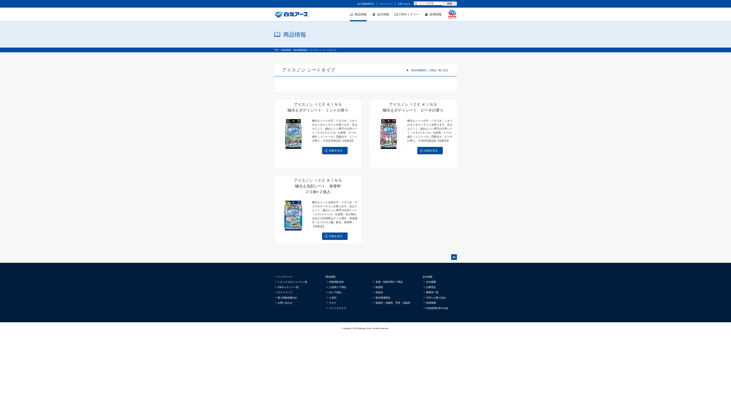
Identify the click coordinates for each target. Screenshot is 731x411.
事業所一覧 (432, 292)
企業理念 (431, 287)
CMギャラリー (409, 14)
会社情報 (383, 14)
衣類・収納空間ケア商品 (389, 281)
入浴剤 (332, 297)
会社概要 (431, 281)
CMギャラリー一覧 (288, 287)
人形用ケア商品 (337, 287)
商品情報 (360, 14)
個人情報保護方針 (366, 4)
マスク (332, 302)
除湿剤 (379, 287)
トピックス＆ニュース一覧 (292, 281)
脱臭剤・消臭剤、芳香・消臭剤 (393, 302)
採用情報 (435, 14)
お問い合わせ (404, 4)
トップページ (285, 276)
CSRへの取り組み (436, 297)
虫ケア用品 (335, 292)
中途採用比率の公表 (437, 308)
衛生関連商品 (301, 50)
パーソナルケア (337, 308)
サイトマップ (386, 4)
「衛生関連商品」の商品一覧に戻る (428, 70)
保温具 (379, 292)
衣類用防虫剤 (336, 281)
